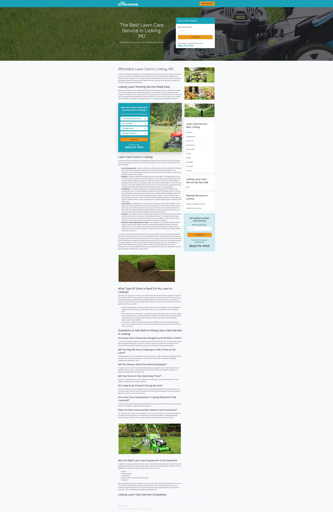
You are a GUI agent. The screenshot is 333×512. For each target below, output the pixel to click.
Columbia (189, 132)
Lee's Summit (190, 145)
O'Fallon (188, 158)
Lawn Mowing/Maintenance (131, 118)
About (120, 506)
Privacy (144, 509)
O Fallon (188, 153)
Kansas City (190, 141)
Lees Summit (190, 149)
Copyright (149, 509)
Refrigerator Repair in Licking (195, 204)
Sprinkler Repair (128, 128)
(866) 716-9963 (207, 3)
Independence (190, 136)
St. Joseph (189, 166)
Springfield (189, 162)
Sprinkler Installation (129, 133)
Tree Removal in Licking (193, 208)
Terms (139, 509)
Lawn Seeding (127, 123)
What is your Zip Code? (185, 27)
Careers (126, 506)
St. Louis (189, 170)
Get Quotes (195, 37)
